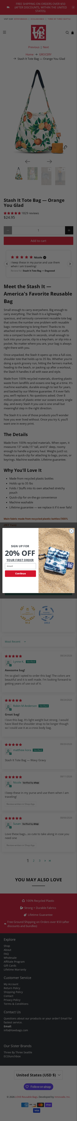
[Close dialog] (71, 531)
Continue (20, 573)
